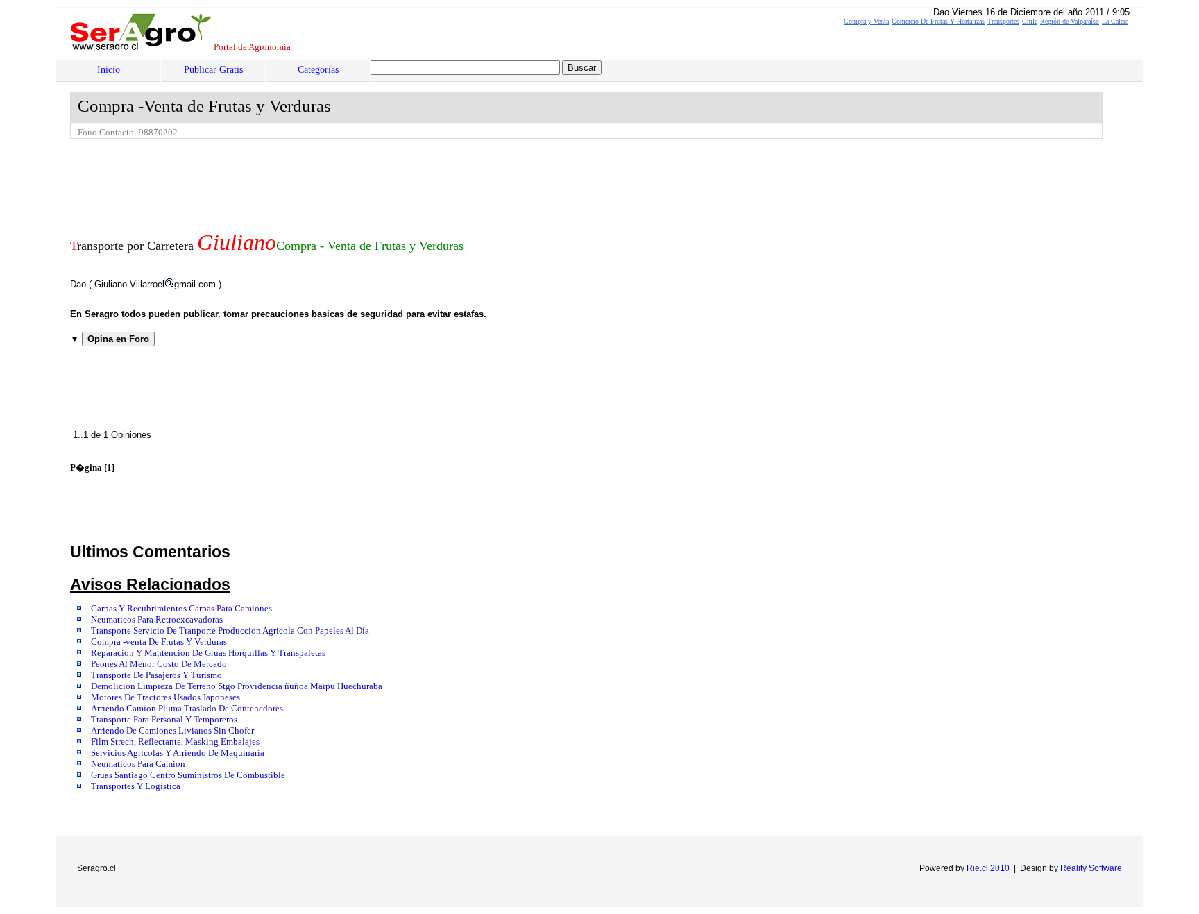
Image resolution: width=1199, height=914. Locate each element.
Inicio (108, 70)
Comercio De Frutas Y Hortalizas (938, 21)
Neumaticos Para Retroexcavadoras (157, 620)
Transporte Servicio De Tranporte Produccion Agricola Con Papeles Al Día (230, 631)
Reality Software (1091, 868)
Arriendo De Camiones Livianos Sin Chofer (172, 731)
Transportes (1003, 21)
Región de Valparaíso (1069, 21)
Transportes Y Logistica (135, 786)
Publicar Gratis (213, 70)
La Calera (1115, 21)
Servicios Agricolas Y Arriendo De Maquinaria (177, 753)
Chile (1029, 21)
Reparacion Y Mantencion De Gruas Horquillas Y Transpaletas (208, 653)
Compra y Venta (866, 21)
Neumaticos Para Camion (138, 764)
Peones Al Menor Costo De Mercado (159, 664)
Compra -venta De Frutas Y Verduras (159, 642)
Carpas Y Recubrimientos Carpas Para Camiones (181, 608)
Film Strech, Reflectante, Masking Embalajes (175, 742)
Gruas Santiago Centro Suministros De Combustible (188, 775)
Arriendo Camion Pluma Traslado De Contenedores (187, 708)
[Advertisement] (322, 177)
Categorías (318, 70)
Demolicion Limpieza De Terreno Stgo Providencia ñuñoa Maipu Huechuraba (236, 686)
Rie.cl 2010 (988, 868)
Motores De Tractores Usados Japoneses (165, 697)
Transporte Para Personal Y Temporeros (164, 720)
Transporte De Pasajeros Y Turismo (156, 675)
